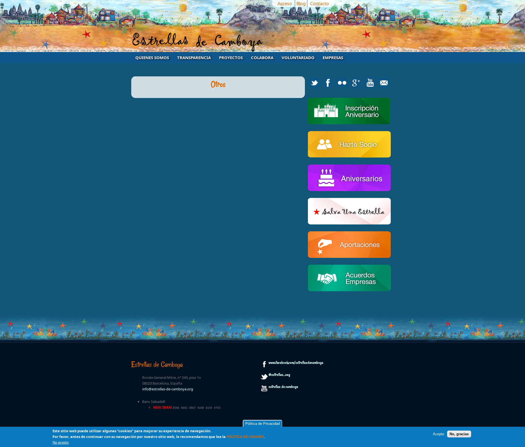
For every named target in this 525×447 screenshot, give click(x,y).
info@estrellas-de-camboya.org (167, 389)
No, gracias (459, 434)
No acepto (60, 442)
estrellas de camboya (283, 386)
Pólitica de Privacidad (262, 424)
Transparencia (194, 57)
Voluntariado (298, 57)
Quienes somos (152, 57)
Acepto (438, 434)
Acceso (285, 4)
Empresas (333, 57)
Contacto (319, 4)
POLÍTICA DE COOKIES (245, 436)
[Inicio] (262, 42)
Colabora (262, 57)
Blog (301, 4)
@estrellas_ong (279, 374)
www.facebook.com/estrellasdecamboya (296, 362)
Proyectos (231, 57)
